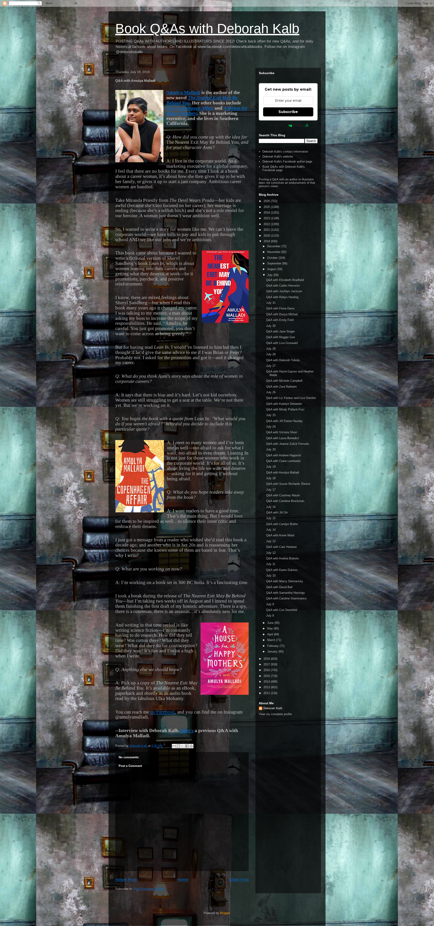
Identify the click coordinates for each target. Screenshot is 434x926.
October (272, 257)
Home (182, 879)
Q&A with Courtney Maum (283, 495)
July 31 (271, 302)
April (270, 634)
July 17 (271, 489)
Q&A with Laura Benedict (282, 438)
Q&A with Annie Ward (280, 535)
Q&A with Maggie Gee (280, 337)
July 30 (271, 326)
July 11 (270, 564)
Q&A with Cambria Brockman (285, 501)
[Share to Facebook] (187, 746)
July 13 (271, 541)
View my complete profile (275, 714)
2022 (267, 224)
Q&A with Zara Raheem (281, 386)
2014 (267, 681)
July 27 (271, 366)
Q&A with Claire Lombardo (283, 461)
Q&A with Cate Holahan (281, 547)
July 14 (271, 529)
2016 (267, 670)
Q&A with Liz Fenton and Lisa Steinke (291, 398)
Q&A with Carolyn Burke (282, 524)
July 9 (270, 604)
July (270, 275)
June (270, 622)
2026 (267, 201)
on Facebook (162, 712)
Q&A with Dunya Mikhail (282, 314)
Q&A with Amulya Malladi (282, 472)
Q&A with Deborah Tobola (283, 360)
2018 (267, 658)
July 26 (271, 392)
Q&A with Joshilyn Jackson (284, 291)
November (274, 252)
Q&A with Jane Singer (280, 331)
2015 (267, 676)
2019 (267, 241)
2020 (267, 235)
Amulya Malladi (183, 92)
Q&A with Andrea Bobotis (282, 558)
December (274, 246)
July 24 (271, 426)
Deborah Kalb (272, 708)
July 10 (271, 575)
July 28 (271, 354)
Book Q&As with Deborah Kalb (207, 28)
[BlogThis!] (178, 746)
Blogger (225, 913)
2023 (267, 218)
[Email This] (174, 746)
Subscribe (288, 112)
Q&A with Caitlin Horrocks (283, 285)
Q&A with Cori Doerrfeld (281, 610)
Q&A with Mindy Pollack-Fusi (285, 409)
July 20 (271, 449)
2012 (267, 693)
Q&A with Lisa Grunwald (282, 343)
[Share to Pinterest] (191, 746)
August (272, 269)
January (272, 651)
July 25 (271, 415)
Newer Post (125, 879)
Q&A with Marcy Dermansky (284, 581)
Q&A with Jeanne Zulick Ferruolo (287, 443)
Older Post (239, 879)
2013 (267, 687)
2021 (267, 229)
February (273, 646)
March (271, 640)
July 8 (270, 615)
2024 (267, 212)
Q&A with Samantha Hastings (285, 592)
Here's (187, 730)
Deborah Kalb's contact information (285, 151)
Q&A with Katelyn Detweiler (284, 403)
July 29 (271, 348)
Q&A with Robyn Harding (282, 297)
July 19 (271, 466)
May (270, 628)
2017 (267, 664)
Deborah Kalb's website (277, 156)
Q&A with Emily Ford (279, 320)
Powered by (277, 125)
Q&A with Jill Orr (277, 512)
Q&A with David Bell (279, 587)
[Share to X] (182, 746)
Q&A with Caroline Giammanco (286, 598)
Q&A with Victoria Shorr (281, 432)
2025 (267, 207)
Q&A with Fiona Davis (280, 308)
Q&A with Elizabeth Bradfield (285, 280)
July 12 (271, 552)
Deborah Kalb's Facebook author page (287, 161)
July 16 (271, 507)
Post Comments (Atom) (149, 889)
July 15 (271, 518)
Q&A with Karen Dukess (282, 570)
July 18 (271, 478)
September (274, 263)
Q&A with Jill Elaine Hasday (284, 421)
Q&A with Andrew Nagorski (283, 455)
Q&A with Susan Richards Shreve (288, 483)
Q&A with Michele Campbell (284, 380)
